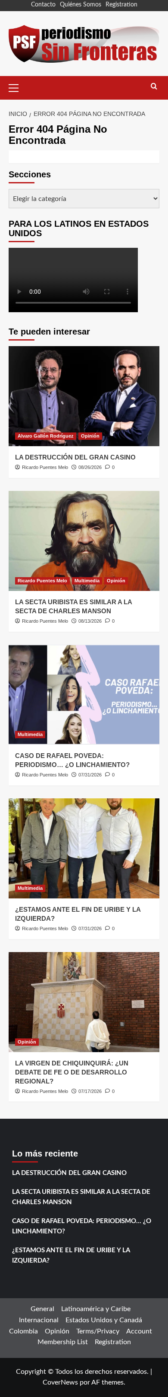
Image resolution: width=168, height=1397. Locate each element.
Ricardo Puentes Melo (45, 467)
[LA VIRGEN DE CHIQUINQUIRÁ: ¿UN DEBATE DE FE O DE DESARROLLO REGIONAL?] (84, 1002)
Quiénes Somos (80, 5)
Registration (121, 5)
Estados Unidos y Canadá (103, 1320)
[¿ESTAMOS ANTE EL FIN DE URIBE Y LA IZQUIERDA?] (84, 848)
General (42, 1309)
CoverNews (60, 1382)
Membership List (62, 1342)
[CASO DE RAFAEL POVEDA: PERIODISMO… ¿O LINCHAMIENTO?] (84, 695)
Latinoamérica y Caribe (96, 1309)
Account (139, 1331)
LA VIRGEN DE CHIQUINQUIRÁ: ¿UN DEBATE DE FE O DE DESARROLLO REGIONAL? (71, 1072)
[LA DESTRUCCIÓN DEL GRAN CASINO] (84, 396)
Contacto (43, 5)
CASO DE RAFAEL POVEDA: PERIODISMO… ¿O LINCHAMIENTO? (81, 1226)
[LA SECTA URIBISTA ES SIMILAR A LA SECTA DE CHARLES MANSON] (84, 541)
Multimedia (87, 580)
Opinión (90, 435)
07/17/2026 (90, 1091)
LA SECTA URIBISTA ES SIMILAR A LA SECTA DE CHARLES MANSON (81, 1197)
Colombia (23, 1331)
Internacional (39, 1320)
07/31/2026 (90, 774)
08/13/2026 (90, 621)
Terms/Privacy (97, 1331)
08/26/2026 (90, 467)
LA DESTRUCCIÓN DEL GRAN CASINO (75, 457)
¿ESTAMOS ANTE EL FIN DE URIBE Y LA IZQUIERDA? (71, 1255)
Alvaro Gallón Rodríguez (46, 435)
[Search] (154, 86)
